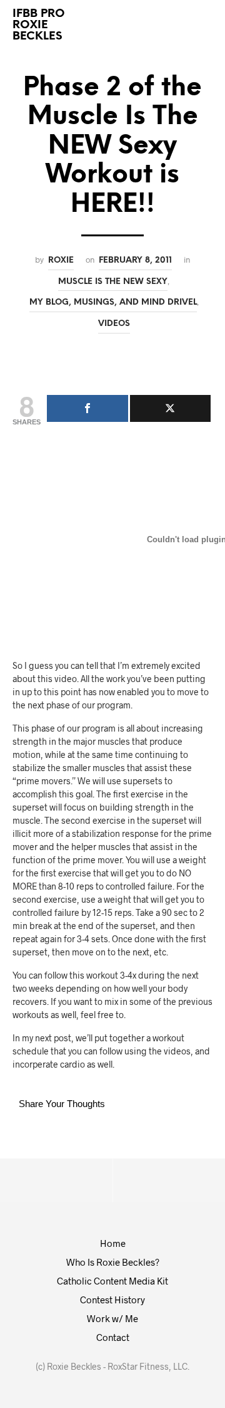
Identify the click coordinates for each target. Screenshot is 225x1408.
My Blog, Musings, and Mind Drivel (113, 302)
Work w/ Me (112, 1318)
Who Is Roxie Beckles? (112, 1262)
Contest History (112, 1299)
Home (113, 1243)
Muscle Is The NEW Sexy (113, 281)
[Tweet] (170, 408)
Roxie (61, 260)
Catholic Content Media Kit (112, 1280)
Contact (112, 1337)
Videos (114, 323)
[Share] (87, 408)
